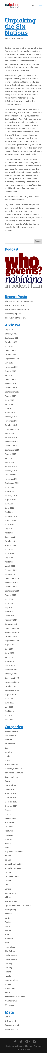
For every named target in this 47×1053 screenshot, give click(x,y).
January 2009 (11, 674)
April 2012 (9, 533)
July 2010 (9, 599)
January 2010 (11, 624)
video (7, 993)
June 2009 (9, 653)
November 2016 (12, 421)
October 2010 (11, 587)
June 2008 (9, 703)
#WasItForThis (11, 731)
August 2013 (10, 500)
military (8, 897)
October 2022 (11, 342)
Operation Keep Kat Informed (18, 905)
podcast (8, 914)
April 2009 (9, 661)
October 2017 (11, 388)
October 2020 (11, 355)
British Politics (11, 765)
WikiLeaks (9, 1005)
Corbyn (8, 781)
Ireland (8, 856)
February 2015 (11, 467)
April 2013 (9, 512)
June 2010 (9, 603)
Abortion (8, 740)
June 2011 (9, 554)
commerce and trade (14, 773)
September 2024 (12, 338)
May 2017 (9, 404)
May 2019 (9, 363)
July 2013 (9, 504)
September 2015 (12, 450)
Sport (7, 935)
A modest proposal (13, 314)
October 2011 (11, 541)
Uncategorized (11, 980)
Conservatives (11, 777)
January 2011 (11, 574)
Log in (7, 1017)
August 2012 (10, 520)
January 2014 (11, 496)
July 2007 (9, 715)
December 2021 (12, 350)
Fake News (9, 823)
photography (10, 910)
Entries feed (10, 1021)
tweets (8, 976)
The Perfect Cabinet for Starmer (19, 301)
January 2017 (11, 417)
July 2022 (9, 346)
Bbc (6, 748)
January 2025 (11, 334)
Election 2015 (11, 802)
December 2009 (12, 628)
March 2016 (10, 433)
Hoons (8, 847)
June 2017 (9, 400)
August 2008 (10, 695)
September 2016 (12, 429)
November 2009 (12, 632)
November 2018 (12, 367)
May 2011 (9, 558)
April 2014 (9, 491)
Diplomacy (9, 789)
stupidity (9, 939)
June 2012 (9, 525)
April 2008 (9, 711)
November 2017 (12, 384)
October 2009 (11, 636)
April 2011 (9, 562)
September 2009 (12, 641)
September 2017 (12, 392)
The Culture (10, 951)
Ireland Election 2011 (14, 864)
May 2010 (9, 607)
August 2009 (10, 645)
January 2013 (11, 516)
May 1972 (9, 719)
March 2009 (10, 666)
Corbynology (10, 785)
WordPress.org (11, 1029)
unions (8, 984)
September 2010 (12, 591)
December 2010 (12, 578)
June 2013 (9, 508)
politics (8, 918)
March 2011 (10, 566)
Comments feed (12, 1025)
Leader (8, 881)
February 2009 (11, 670)
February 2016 (11, 437)
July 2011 (9, 549)
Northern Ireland (12, 901)
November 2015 (12, 442)
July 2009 (9, 649)
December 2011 (12, 537)
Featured (9, 831)
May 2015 (9, 458)
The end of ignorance (14, 305)
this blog (9, 964)
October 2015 (11, 446)
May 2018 (9, 375)
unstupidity (10, 988)
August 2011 (10, 545)
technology (10, 947)
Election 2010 (11, 794)
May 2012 (9, 529)
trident (8, 972)
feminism (9, 835)
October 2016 (11, 425)
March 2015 (10, 462)
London (8, 889)
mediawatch (10, 893)
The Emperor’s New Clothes (17, 310)
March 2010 (10, 616)
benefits (8, 752)
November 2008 (12, 682)
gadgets (8, 839)
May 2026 (9, 330)
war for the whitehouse (15, 997)
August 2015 (10, 454)
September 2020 (12, 359)
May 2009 (9, 657)
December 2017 (12, 379)
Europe (8, 810)
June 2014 (9, 487)
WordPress (25, 1049)
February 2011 (11, 570)
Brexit (7, 760)
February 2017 (11, 413)
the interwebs (11, 955)
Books (7, 756)
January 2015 (11, 471)
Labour (8, 872)
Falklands (9, 827)
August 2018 (10, 371)
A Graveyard (10, 735)
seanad (8, 930)
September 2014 (12, 483)
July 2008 (9, 699)
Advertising (10, 744)
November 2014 (12, 479)
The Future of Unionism (15, 318)
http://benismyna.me (14, 852)
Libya (7, 885)
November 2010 (12, 583)
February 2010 (11, 620)
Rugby (19, 38)
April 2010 (9, 612)
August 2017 (10, 396)
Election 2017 (11, 806)
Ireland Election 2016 (14, 868)
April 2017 (9, 408)
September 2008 (12, 690)
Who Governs (11, 1001)
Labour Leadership (13, 876)
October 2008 (11, 686)
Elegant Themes (24, 1046)
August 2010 (10, 595)
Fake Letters (10, 818)
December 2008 (12, 678)
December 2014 (12, 475)
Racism (8, 922)
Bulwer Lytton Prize (13, 769)
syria (7, 943)
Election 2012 (11, 798)
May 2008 (9, 707)
